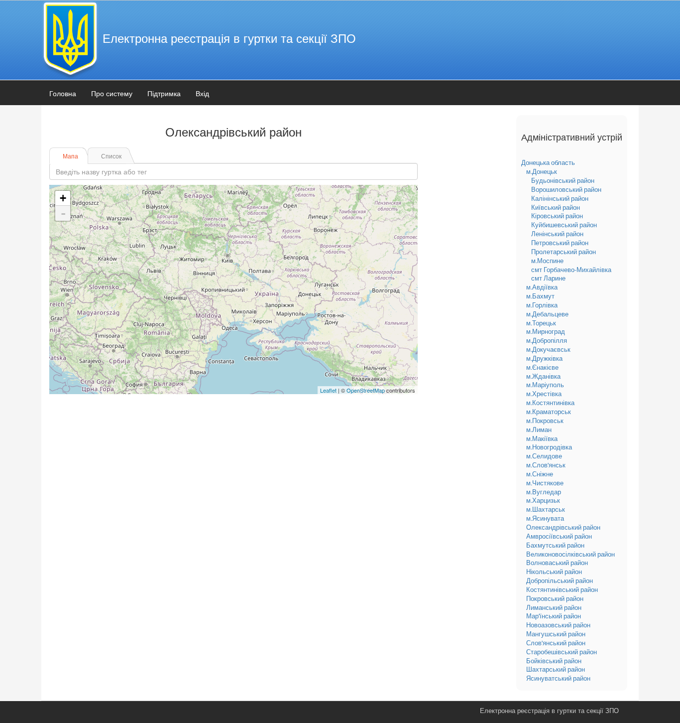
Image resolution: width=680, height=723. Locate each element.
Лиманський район (553, 607)
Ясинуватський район (558, 678)
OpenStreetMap (365, 390)
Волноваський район (557, 562)
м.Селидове (544, 455)
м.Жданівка (543, 376)
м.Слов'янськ (546, 464)
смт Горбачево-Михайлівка (571, 269)
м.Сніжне (539, 473)
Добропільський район (559, 580)
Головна (62, 93)
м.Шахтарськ (545, 509)
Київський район (555, 207)
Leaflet (328, 390)
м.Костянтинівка (550, 402)
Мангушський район (555, 633)
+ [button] (63, 198)
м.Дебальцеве (547, 313)
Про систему (111, 93)
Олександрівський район (563, 527)
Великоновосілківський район (570, 554)
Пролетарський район (563, 251)
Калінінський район (559, 198)
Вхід (202, 93)
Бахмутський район (555, 545)
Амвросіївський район (559, 536)
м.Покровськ (545, 420)
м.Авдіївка (542, 287)
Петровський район (559, 242)
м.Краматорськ (548, 411)
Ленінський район (557, 233)
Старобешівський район (561, 651)
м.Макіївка (542, 438)
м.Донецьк (541, 171)
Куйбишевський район (564, 224)
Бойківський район (553, 660)
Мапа (70, 155)
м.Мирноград (545, 331)
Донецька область (548, 162)
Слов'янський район (555, 642)
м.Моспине (547, 260)
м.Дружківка (544, 358)
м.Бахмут (540, 295)
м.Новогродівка (549, 446)
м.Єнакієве (542, 367)
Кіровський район (557, 215)
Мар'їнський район (553, 615)
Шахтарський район (555, 669)
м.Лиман (539, 429)
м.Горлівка (542, 304)
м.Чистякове (545, 482)
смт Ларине (548, 278)
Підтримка (164, 93)
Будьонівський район (562, 180)
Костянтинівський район (562, 589)
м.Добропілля (546, 340)
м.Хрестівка (544, 393)
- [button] (63, 213)
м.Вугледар (543, 491)
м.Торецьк (541, 322)
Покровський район (554, 598)
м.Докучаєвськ (548, 349)
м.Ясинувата (545, 518)
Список (111, 155)
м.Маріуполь (545, 384)
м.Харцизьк (543, 500)
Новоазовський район (558, 624)
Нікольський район (554, 571)
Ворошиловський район (566, 189)
